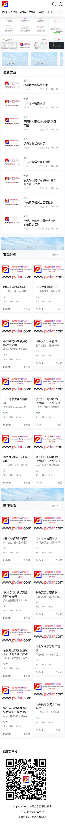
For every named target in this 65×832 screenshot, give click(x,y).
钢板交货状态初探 (34, 143)
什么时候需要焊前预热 (37, 162)
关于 (50, 12)
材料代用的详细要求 (35, 85)
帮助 (41, 12)
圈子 (5, 12)
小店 (23, 12)
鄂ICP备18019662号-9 (32, 811)
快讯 (14, 12)
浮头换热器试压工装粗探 (38, 202)
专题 (32, 12)
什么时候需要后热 (34, 103)
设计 (25, 80)
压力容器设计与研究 (42, 806)
